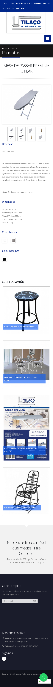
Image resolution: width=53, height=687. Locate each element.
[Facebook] (4, 659)
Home (4, 48)
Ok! (34, 601)
